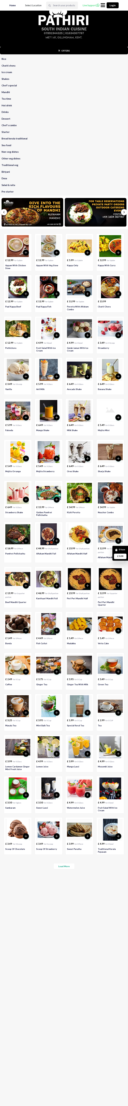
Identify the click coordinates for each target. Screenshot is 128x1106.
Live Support (89, 5)
